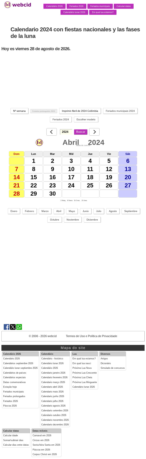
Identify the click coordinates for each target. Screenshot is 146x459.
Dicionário (106, 363)
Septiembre (130, 211)
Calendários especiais (14, 377)
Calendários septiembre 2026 (18, 363)
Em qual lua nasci (81, 363)
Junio (86, 211)
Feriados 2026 (76, 6)
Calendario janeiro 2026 (53, 373)
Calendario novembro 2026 (55, 420)
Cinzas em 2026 (41, 440)
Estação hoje (10, 387)
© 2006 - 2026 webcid (43, 336)
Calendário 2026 (54, 6)
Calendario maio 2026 (52, 391)
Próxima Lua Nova (82, 368)
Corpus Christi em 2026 (45, 454)
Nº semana (19, 110)
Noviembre (73, 219)
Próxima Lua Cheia (82, 377)
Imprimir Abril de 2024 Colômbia (80, 110)
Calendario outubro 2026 (53, 415)
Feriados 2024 (61, 119)
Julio (98, 211)
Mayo (72, 211)
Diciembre (92, 219)
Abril (58, 211)
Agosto (113, 211)
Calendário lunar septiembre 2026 (20, 368)
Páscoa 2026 (10, 406)
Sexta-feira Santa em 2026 (46, 445)
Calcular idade (10, 435)
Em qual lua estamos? (103, 12)
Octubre (54, 219)
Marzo (45, 211)
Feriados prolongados (14, 396)
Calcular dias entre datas (16, 445)
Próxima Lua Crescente (84, 373)
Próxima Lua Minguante (84, 382)
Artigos (104, 358)
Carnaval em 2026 (42, 435)
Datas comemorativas (14, 382)
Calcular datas (124, 6)
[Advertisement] (73, 79)
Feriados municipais (100, 6)
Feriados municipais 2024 (120, 110)
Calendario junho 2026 (52, 396)
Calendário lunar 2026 (74, 12)
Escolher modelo (86, 119)
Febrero (29, 211)
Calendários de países (14, 373)
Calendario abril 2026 (52, 387)
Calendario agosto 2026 (53, 406)
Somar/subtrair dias (13, 440)
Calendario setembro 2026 (54, 410)
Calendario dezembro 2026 (55, 424)
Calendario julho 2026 (52, 401)
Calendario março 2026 (53, 382)
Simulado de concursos (113, 368)
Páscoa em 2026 (41, 449)
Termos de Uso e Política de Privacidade (91, 336)
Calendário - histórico (52, 358)
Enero (14, 211)
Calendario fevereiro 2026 (54, 377)
